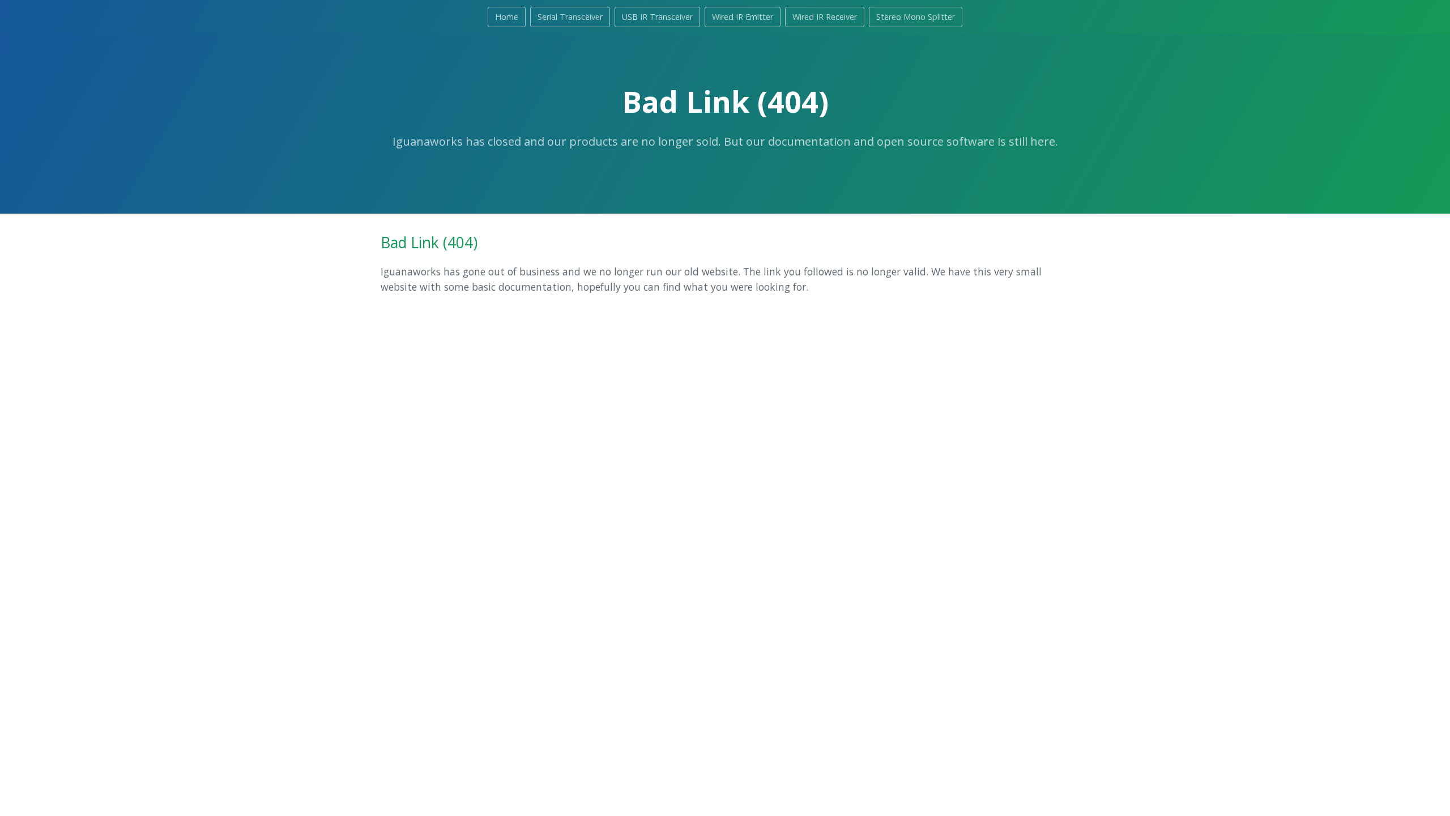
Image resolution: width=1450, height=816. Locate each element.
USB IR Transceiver (657, 16)
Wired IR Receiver (824, 16)
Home (506, 16)
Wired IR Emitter (742, 16)
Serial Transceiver (570, 16)
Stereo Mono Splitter (915, 16)
